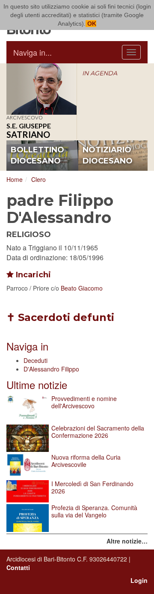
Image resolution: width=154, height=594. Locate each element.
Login (139, 580)
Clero (38, 179)
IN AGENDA (99, 73)
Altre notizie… (127, 541)
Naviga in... (32, 52)
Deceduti (35, 360)
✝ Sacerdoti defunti (60, 317)
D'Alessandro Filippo (51, 369)
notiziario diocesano (108, 155)
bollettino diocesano (37, 155)
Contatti (18, 567)
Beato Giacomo (82, 288)
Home (14, 179)
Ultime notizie (36, 384)
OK (91, 23)
